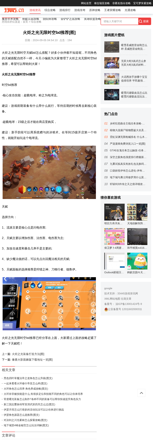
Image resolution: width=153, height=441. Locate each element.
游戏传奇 (79, 10)
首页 (25, 21)
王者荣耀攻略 (112, 10)
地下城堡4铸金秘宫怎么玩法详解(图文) (26, 425)
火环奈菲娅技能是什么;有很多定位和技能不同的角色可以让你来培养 (43, 393)
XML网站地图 (112, 298)
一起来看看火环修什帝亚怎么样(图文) (25, 383)
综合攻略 (50, 10)
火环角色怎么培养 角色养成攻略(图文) (26, 388)
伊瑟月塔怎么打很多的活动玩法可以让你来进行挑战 (34, 409)
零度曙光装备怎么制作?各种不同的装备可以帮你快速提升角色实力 (42, 399)
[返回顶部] (141, 393)
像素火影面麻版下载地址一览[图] (32, 359)
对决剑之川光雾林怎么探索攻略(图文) (25, 420)
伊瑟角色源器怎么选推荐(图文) (22, 414)
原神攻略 (94, 10)
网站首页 (86, 3)
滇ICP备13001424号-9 (128, 303)
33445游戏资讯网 (127, 293)
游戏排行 (65, 10)
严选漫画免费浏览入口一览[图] (127, 143)
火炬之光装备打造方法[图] (28, 354)
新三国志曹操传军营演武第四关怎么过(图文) (29, 404)
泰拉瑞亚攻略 (102, 3)
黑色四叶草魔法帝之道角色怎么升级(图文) (28, 378)
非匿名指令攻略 (121, 3)
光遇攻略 (130, 10)
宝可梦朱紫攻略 (142, 3)
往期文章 (126, 298)
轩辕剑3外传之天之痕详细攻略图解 (130, 184)
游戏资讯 (35, 10)
